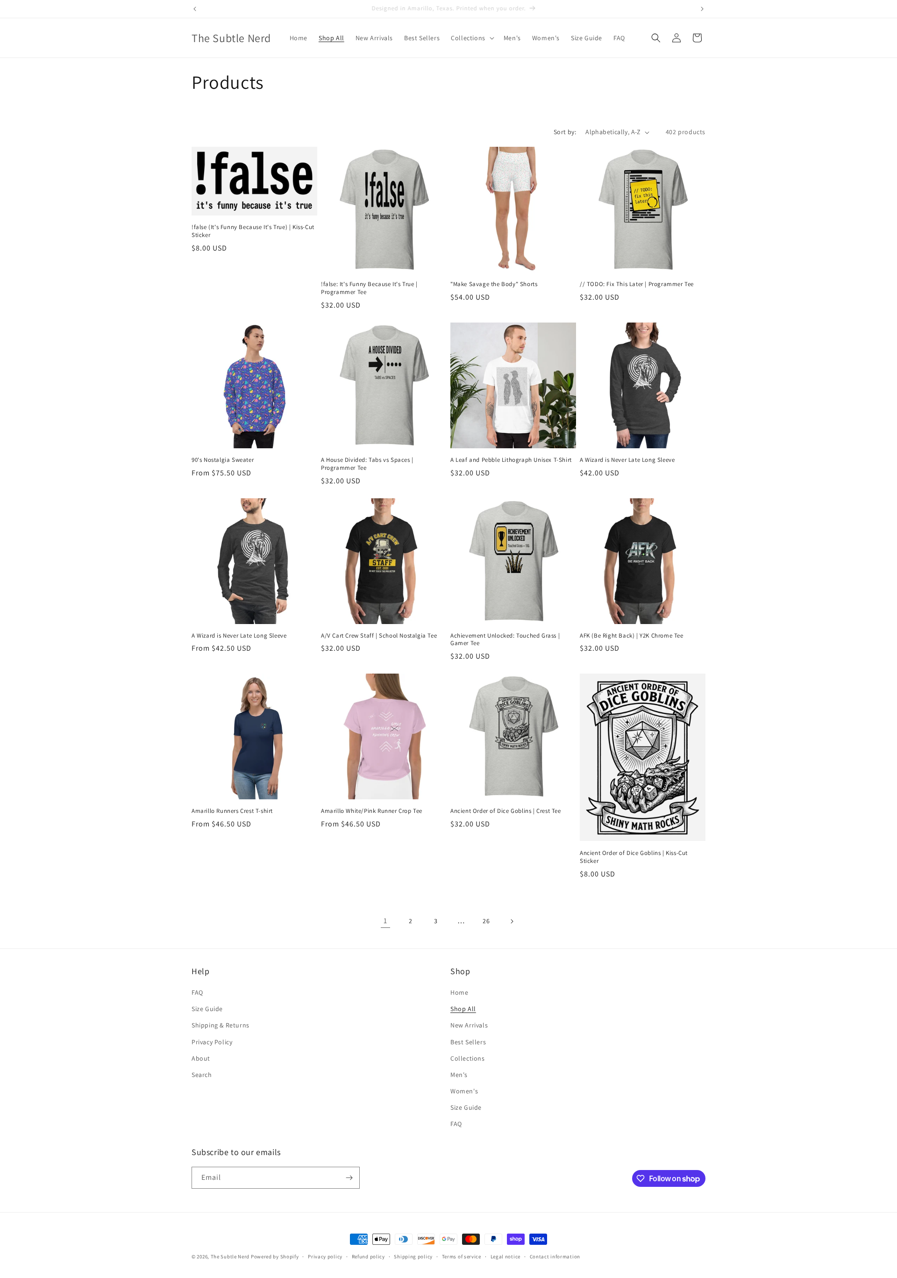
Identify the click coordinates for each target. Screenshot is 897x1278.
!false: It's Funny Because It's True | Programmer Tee (369, 288)
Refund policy (368, 1256)
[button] (471, 38)
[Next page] (511, 921)
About (201, 1058)
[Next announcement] (702, 9)
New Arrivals (469, 1025)
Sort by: (565, 132)
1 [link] (385, 921)
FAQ (197, 992)
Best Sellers (468, 1042)
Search (202, 1074)
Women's (464, 1091)
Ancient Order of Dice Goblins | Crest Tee (505, 811)
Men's (459, 1074)
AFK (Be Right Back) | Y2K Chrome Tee (631, 635)
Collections (467, 1058)
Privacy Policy (212, 1042)
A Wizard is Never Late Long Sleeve (627, 460)
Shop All (463, 1009)
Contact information (555, 1256)
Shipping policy (413, 1256)
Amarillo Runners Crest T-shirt (232, 811)
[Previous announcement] (195, 9)
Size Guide (207, 1009)
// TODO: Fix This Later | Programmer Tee (637, 284)
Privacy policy (325, 1256)
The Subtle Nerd (230, 1256)
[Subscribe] (349, 1178)
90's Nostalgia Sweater (223, 460)
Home (459, 992)
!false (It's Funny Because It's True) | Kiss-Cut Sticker (253, 231)
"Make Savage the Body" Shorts (493, 284)
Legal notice (505, 1256)
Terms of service (461, 1256)
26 (486, 921)
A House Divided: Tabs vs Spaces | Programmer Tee (367, 464)
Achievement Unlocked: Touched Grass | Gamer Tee (505, 639)
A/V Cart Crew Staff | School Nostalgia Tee (379, 635)
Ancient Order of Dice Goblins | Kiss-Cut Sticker (634, 857)
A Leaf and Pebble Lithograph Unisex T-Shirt (511, 460)
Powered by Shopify (275, 1256)
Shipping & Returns (220, 1025)
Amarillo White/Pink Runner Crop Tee (371, 811)
